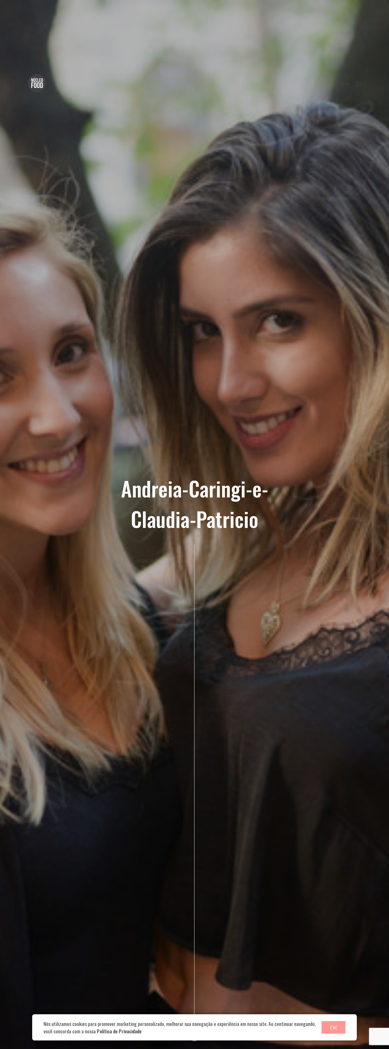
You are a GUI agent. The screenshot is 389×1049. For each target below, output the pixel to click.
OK (333, 1027)
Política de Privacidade (119, 1031)
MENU (345, 84)
